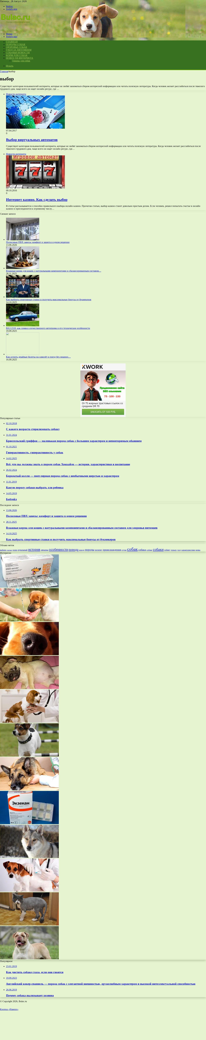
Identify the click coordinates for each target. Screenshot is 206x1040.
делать (14, 550)
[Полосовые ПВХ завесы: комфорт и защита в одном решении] (22, 239)
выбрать (3, 550)
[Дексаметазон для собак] (29, 891)
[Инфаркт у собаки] (29, 722)
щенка (198, 550)
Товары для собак (21, 60)
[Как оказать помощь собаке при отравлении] (29, 789)
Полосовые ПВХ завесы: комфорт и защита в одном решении (38, 242)
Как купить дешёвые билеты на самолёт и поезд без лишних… (38, 357)
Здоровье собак (16, 47)
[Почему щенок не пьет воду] (29, 620)
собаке (149, 550)
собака (142, 549)
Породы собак (15, 44)
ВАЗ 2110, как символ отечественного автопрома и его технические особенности (48, 328)
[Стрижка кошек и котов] (29, 924)
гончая (9, 550)
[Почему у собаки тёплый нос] (29, 654)
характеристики (188, 550)
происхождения (112, 549)
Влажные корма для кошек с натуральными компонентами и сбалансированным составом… (53, 271)
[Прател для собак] (29, 586)
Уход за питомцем (18, 50)
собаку (167, 550)
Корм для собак (16, 55)
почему (98, 550)
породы (89, 549)
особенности (58, 549)
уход (179, 550)
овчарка (44, 550)
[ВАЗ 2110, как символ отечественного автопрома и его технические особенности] (22, 325)
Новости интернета (19, 58)
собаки (158, 549)
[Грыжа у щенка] (29, 688)
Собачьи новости (18, 52)
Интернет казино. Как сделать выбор (36, 200)
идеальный (23, 550)
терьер (174, 550)
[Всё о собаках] (17, 28)
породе (81, 550)
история (34, 549)
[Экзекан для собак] (29, 823)
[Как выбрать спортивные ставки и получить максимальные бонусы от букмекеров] (22, 297)
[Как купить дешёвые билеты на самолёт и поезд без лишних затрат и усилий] (22, 354)
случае (124, 550)
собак (132, 549)
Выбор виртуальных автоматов (32, 140)
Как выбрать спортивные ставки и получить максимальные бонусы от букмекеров (48, 299)
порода (73, 549)
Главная (4, 71)
